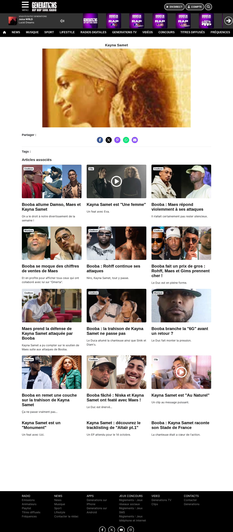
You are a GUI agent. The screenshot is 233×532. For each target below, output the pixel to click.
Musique (32, 32)
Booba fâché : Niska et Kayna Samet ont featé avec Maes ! (115, 397)
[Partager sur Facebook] (99, 141)
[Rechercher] (208, 6)
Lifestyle (67, 32)
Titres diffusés (192, 32)
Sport (49, 32)
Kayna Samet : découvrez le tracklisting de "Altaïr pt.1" (114, 425)
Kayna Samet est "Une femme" (116, 204)
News (16, 32)
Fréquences (220, 32)
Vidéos (147, 32)
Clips (154, 504)
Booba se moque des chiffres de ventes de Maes (50, 268)
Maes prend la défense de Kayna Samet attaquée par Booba (47, 333)
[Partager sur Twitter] (108, 141)
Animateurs (29, 504)
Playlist (26, 508)
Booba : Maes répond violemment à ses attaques (177, 207)
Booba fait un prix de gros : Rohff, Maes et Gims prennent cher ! (180, 271)
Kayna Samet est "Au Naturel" (180, 395)
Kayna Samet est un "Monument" (41, 425)
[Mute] (62, 21)
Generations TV (124, 32)
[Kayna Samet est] (116, 181)
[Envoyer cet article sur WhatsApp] (125, 141)
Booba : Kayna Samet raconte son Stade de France (180, 425)
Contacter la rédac (66, 516)
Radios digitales (93, 32)
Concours (166, 32)
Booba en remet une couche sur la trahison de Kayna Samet (49, 400)
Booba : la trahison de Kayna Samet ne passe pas (115, 331)
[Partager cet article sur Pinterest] (116, 141)
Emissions (28, 500)
